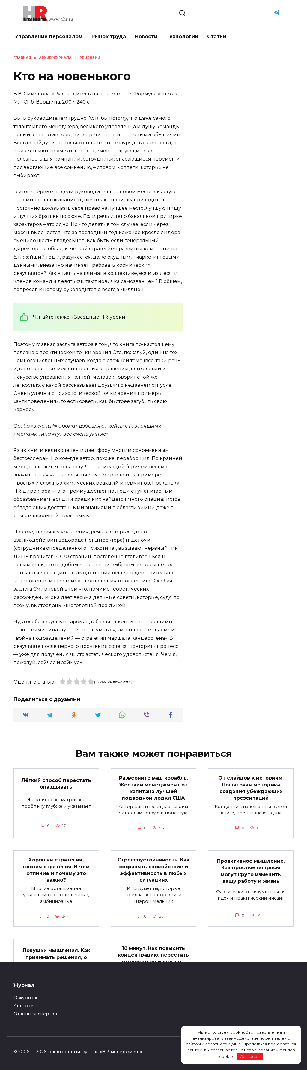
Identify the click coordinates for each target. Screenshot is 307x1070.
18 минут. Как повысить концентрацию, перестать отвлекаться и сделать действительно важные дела (153, 961)
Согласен (250, 1056)
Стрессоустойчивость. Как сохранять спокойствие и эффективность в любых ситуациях (153, 870)
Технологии (182, 36)
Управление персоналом (48, 36)
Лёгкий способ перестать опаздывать (56, 783)
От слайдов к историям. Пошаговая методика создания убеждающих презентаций (251, 788)
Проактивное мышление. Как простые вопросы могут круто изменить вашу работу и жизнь (251, 871)
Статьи (216, 36)
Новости (146, 36)
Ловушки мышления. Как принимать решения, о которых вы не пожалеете (56, 957)
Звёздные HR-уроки (99, 317)
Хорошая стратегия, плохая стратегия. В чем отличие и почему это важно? (56, 870)
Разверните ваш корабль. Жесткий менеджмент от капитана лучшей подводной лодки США (153, 788)
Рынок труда (108, 36)
